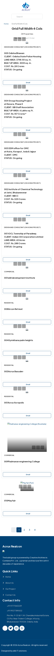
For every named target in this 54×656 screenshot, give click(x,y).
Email (28, 83)
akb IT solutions (20, 650)
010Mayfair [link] (10, 500)
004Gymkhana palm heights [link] (18, 340)
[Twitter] (10, 628)
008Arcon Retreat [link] (13, 309)
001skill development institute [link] (19, 277)
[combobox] (30, 38)
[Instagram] (16, 628)
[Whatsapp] (21, 628)
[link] (27, 43)
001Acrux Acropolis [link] (14, 402)
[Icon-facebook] (5, 628)
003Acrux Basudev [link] (13, 371)
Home (6, 24)
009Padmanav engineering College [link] (22, 461)
